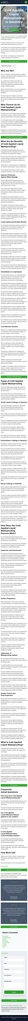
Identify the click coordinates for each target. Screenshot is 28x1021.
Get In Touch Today (14, 61)
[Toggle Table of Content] (13, 66)
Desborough (5, 940)
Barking (6, 866)
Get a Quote (13, 29)
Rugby (2, 866)
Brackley (4, 939)
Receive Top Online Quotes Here (14, 376)
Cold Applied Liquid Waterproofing (10, 36)
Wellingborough (6, 942)
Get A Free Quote (14, 926)
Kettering (4, 943)
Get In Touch (14, 1000)
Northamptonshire (6, 937)
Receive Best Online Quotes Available (14, 137)
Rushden (4, 945)
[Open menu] (26, 2)
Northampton (5, 936)
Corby (3, 947)
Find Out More (14, 785)
